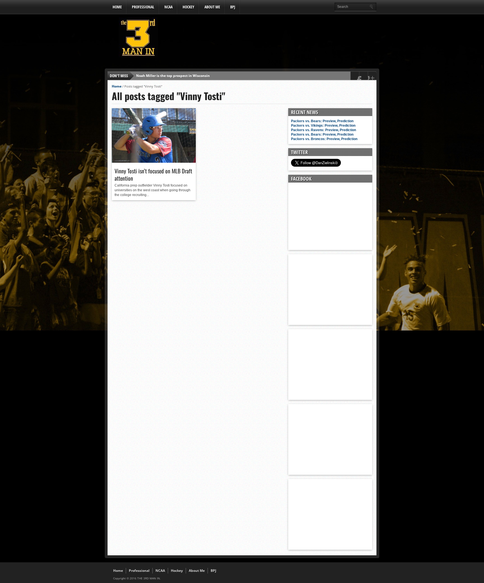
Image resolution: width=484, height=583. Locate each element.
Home (117, 7)
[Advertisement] (274, 38)
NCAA (168, 7)
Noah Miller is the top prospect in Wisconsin (173, 75)
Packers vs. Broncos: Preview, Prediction (324, 139)
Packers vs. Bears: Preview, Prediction (322, 121)
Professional (143, 7)
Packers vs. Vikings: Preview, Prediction (323, 126)
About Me (212, 7)
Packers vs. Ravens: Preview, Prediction (323, 130)
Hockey (188, 7)
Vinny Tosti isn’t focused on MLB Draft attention (153, 174)
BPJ (232, 7)
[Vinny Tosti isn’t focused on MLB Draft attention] (154, 161)
